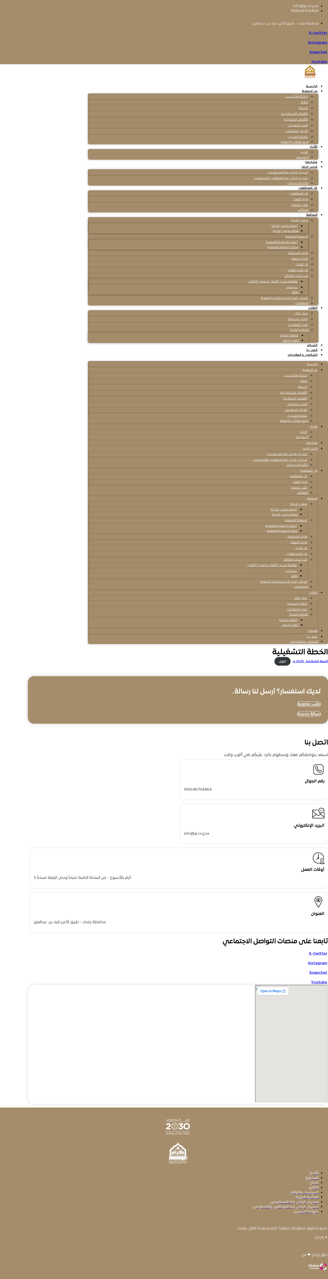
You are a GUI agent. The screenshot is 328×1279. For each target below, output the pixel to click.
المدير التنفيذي (297, 126)
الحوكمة (311, 215)
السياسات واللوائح (296, 276)
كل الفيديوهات (298, 270)
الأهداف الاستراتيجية (294, 114)
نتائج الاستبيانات (298, 183)
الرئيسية (311, 86)
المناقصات (302, 303)
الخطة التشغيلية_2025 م (310, 661)
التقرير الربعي (290, 341)
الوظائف (303, 210)
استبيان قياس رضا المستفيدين (287, 173)
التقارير (312, 308)
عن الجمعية (309, 91)
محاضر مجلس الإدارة (285, 231)
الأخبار (313, 147)
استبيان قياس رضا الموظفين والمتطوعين (280, 178)
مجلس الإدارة (299, 221)
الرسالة (303, 108)
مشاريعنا (311, 162)
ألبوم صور (302, 157)
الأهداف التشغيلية (296, 120)
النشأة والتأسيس (296, 97)
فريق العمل (300, 199)
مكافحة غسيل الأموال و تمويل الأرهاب (273, 282)
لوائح (295, 292)
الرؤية (304, 103)
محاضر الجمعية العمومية (282, 247)
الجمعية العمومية (296, 237)
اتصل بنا (311, 350)
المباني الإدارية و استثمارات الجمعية (284, 298)
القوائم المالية (299, 330)
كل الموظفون (307, 188)
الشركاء (312, 345)
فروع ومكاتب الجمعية (295, 142)
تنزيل (282, 661)
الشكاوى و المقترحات (302, 355)
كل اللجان (302, 265)
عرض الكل (301, 314)
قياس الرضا (309, 167)
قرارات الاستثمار (298, 253)
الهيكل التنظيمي (296, 131)
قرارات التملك (299, 259)
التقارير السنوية (298, 319)
